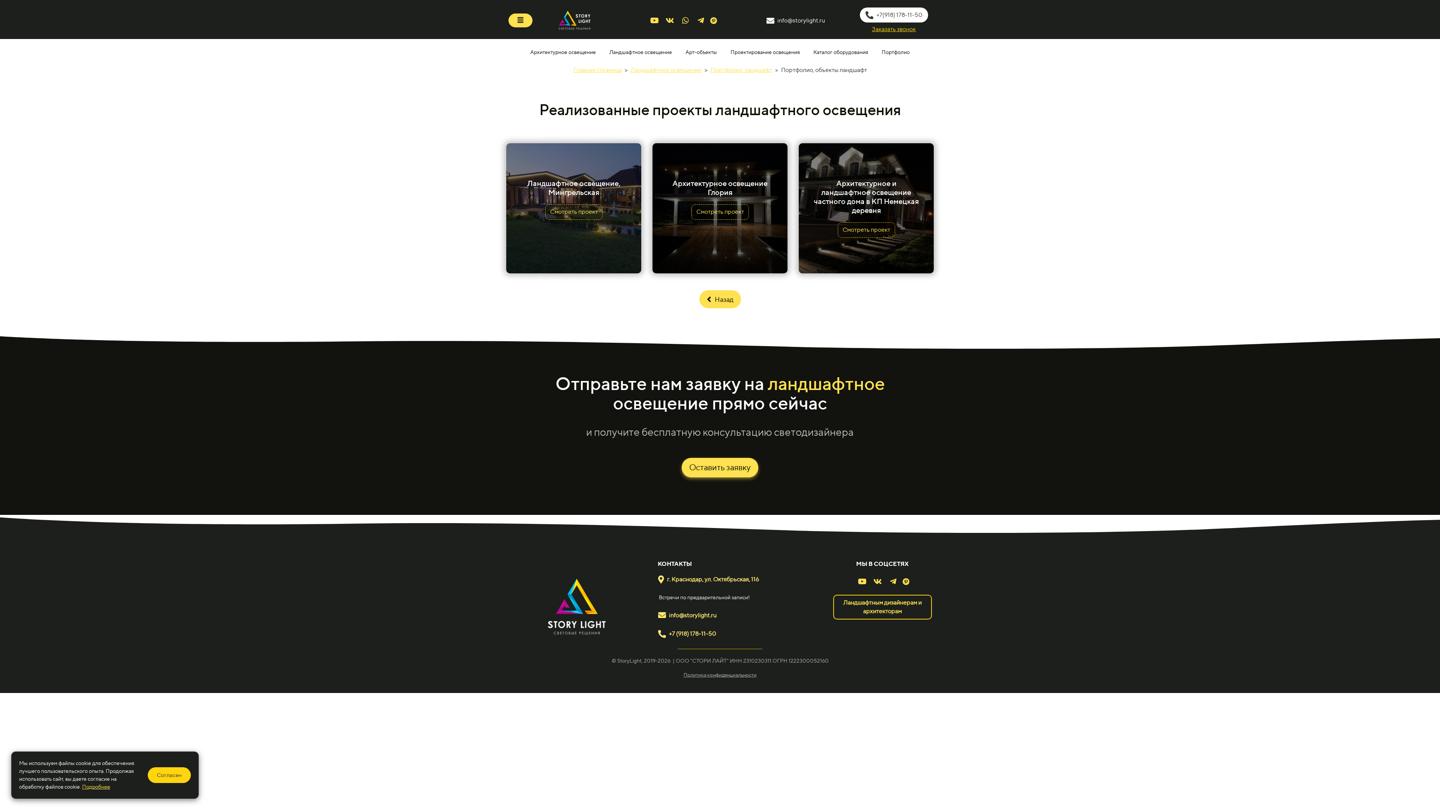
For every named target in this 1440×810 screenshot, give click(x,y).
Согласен (169, 775)
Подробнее (96, 787)
